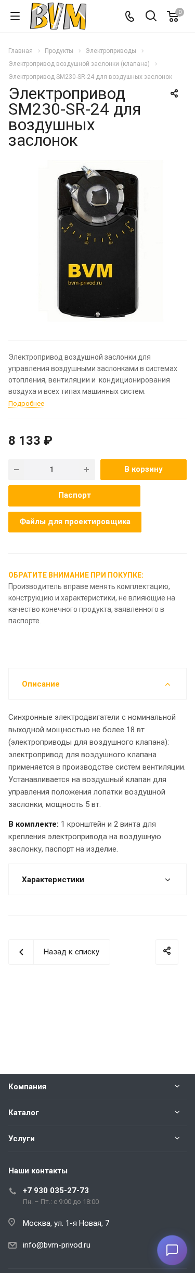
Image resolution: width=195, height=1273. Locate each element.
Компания (27, 1086)
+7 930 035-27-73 (56, 1190)
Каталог (23, 1112)
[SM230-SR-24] (97, 242)
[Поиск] (151, 16)
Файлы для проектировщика (75, 521)
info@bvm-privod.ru (56, 1245)
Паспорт (74, 495)
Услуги (21, 1138)
